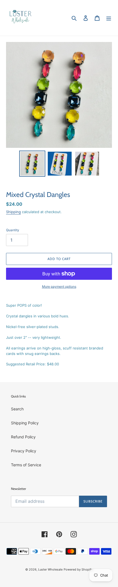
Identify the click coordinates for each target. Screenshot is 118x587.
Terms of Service (26, 464)
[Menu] (108, 18)
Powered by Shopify (78, 569)
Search (17, 409)
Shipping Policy (25, 423)
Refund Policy (23, 436)
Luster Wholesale (50, 569)
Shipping (13, 212)
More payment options (59, 286)
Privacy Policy (23, 450)
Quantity (12, 230)
